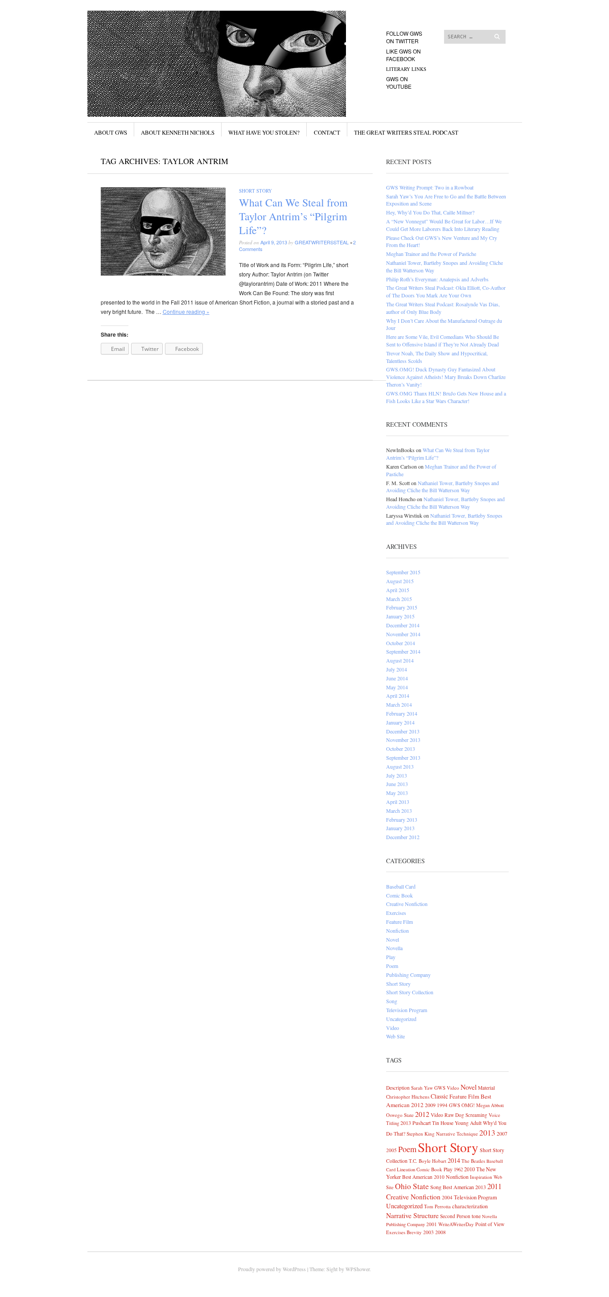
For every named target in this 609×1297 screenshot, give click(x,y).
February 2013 (401, 819)
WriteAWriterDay (456, 1224)
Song (391, 1001)
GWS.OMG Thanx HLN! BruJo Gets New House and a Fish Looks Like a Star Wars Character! (446, 397)
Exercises (396, 912)
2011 (494, 1186)
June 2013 (397, 783)
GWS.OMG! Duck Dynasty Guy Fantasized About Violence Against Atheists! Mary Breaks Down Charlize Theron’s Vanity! (446, 377)
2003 (428, 1232)
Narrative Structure (412, 1215)
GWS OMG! (462, 1105)
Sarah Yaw (422, 1087)
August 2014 (400, 660)
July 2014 (396, 669)
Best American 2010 (423, 1176)
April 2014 (397, 695)
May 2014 (397, 687)
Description (398, 1087)
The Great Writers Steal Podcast (406, 132)
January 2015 (400, 616)
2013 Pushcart (415, 1122)
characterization (470, 1206)
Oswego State (400, 1115)
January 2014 (400, 722)
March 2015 (399, 598)
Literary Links (406, 69)
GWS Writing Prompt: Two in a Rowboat (429, 187)
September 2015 (403, 572)
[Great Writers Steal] (237, 44)
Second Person (455, 1216)
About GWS (110, 132)
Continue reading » (186, 311)
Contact (327, 132)
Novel (392, 939)
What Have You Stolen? (264, 132)
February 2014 (401, 713)
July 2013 (396, 775)
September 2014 (403, 651)
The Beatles (473, 1160)
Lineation (406, 1169)
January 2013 (400, 828)
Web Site (395, 1036)
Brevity (414, 1232)
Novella (394, 947)
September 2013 (403, 757)
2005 (391, 1150)
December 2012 (403, 836)
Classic (439, 1096)
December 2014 (403, 625)
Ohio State (412, 1186)
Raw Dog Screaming (465, 1115)
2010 (469, 1169)
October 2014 (400, 642)
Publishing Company (408, 974)
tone (476, 1215)
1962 (458, 1169)
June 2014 (397, 678)
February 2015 (401, 607)
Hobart (439, 1160)
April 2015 (397, 589)
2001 (431, 1224)
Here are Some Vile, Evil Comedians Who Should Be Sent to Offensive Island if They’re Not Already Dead (442, 340)
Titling (392, 1123)
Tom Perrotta (437, 1206)
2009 (430, 1104)
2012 (422, 1114)
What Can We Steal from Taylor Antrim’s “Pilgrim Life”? (293, 216)
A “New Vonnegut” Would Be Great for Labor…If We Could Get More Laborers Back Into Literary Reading (444, 225)
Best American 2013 (464, 1186)
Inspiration (481, 1176)
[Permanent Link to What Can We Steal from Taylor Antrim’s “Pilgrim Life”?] (163, 273)
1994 (442, 1105)
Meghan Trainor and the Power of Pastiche (431, 253)
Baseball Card (401, 886)
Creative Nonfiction (407, 903)
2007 (502, 1133)
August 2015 (400, 581)
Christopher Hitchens (407, 1096)
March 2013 (399, 810)
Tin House (442, 1123)
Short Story (255, 190)
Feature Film (399, 921)
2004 (447, 1197)
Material (486, 1087)
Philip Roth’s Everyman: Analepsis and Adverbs (437, 279)
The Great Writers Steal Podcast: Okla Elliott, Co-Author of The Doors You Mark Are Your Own (446, 291)
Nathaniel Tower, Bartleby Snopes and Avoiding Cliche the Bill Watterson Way (442, 486)
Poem (392, 965)
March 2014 (399, 704)
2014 (454, 1160)
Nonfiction (397, 930)
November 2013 (403, 739)
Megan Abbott (490, 1105)
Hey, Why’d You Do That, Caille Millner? (430, 212)
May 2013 (397, 792)
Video (392, 1027)
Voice (494, 1115)
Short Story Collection (409, 992)
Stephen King (421, 1133)
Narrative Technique (457, 1133)
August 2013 (400, 766)
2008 (440, 1232)
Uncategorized (401, 1018)
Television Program (406, 1009)
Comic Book (399, 895)
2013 (487, 1132)
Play (390, 956)
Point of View (489, 1224)
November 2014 (403, 634)
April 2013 (397, 801)
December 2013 (403, 731)
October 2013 (400, 748)
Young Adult (468, 1123)
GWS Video (446, 1087)
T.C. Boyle (420, 1160)
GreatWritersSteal (322, 242)
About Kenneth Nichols (177, 132)
